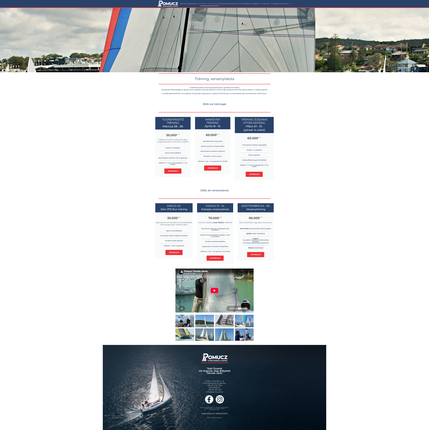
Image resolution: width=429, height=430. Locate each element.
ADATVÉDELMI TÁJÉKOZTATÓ (215, 414)
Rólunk (266, 3)
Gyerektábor (244, 3)
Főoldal (183, 3)
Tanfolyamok (192, 3)
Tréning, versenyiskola (209, 3)
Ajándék (276, 3)
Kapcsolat (284, 3)
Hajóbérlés (255, 3)
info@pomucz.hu (214, 392)
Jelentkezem (173, 171)
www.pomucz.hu (214, 409)
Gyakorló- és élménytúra (229, 3)
